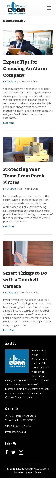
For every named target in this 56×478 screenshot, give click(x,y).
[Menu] (49, 8)
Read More (8, 122)
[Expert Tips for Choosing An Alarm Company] (28, 42)
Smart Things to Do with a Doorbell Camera (25, 279)
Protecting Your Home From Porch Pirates (23, 176)
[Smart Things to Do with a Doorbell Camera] (28, 253)
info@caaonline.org (15, 432)
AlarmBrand (35, 472)
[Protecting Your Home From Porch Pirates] (28, 149)
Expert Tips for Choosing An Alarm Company (25, 68)
